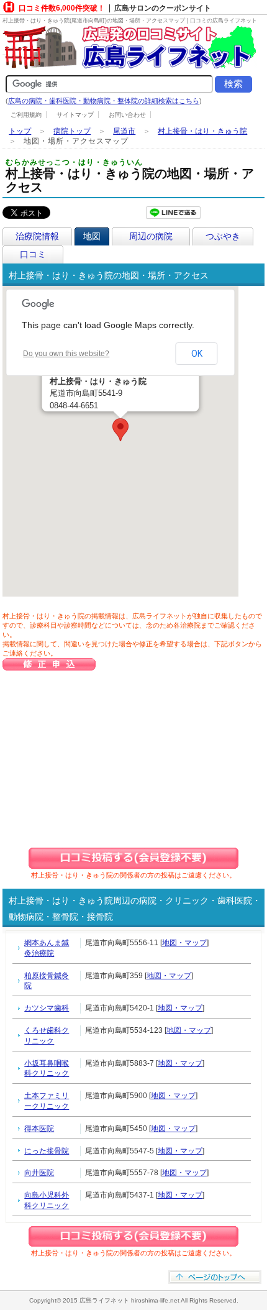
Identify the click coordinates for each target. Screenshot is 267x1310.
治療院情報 (37, 236)
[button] (120, 429)
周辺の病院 (151, 236)
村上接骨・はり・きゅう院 (202, 131)
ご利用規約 (26, 114)
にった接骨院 (46, 1151)
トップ (20, 131)
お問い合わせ (127, 114)
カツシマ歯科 (46, 1008)
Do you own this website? (66, 353)
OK (196, 354)
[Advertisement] (120, 759)
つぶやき (223, 236)
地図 (92, 236)
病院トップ (72, 131)
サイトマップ (75, 114)
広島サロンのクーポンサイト (162, 8)
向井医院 (39, 1172)
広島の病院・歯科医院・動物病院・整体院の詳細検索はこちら (103, 100)
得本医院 (39, 1128)
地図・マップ (184, 942)
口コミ (33, 254)
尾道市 (124, 131)
